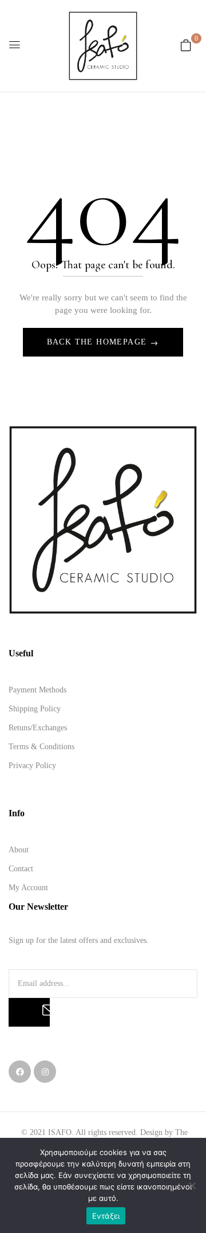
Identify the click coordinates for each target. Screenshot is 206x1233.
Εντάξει (106, 1215)
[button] (186, 45)
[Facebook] (20, 1071)
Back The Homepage (98, 342)
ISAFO (60, 1132)
